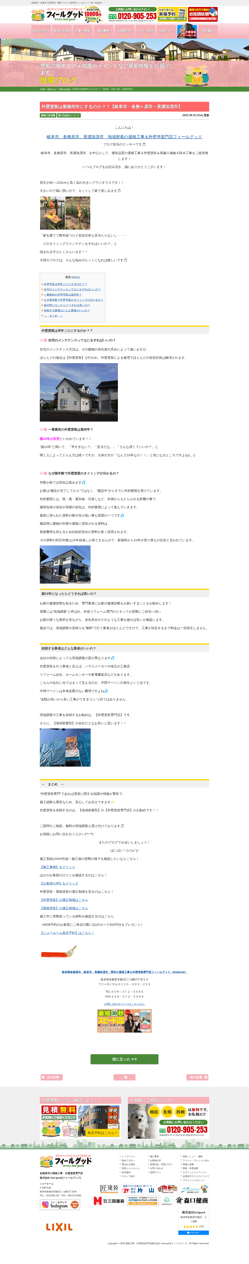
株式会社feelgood (193, 1212)
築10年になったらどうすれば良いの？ (67, 305)
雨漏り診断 (188, 1164)
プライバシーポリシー (194, 1180)
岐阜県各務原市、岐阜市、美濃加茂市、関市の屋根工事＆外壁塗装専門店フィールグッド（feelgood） (124, 972)
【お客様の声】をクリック (59, 883)
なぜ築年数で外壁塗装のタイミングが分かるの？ (73, 299)
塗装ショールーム (130, 1168)
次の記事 (53, 1077)
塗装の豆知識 (48, 115)
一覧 (124, 1077)
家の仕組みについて (69, 115)
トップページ (128, 1156)
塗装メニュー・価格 (193, 1156)
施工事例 (103, 33)
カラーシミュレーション (195, 1172)
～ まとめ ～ (53, 315)
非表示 (75, 277)
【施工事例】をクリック (57, 867)
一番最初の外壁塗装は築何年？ (63, 294)
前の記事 (196, 1077)
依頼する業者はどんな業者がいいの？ (67, 310)
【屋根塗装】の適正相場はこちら (64, 908)
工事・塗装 (83, 33)
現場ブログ (166, 33)
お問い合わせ (156, 1168)
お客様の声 (124, 33)
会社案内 (208, 33)
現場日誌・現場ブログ (161, 1164)
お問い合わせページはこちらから (124, 1004)
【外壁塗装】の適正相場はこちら (64, 900)
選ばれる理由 (62, 33)
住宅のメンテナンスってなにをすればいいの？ (72, 289)
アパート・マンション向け (196, 1160)
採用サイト (155, 1172)
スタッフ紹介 (145, 33)
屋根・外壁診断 (190, 1168)
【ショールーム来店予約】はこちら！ (67, 933)
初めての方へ (41, 33)
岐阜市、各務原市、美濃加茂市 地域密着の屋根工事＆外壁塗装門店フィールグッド (124, 136)
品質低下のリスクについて (196, 1176)
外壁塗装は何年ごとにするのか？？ (65, 284)
